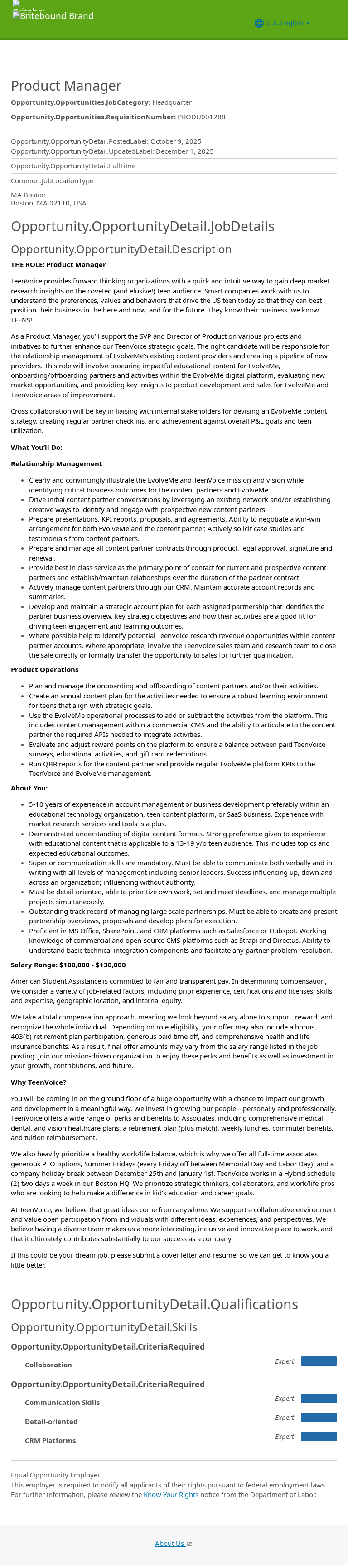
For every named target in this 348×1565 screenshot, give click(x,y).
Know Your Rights (171, 1494)
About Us (170, 1543)
